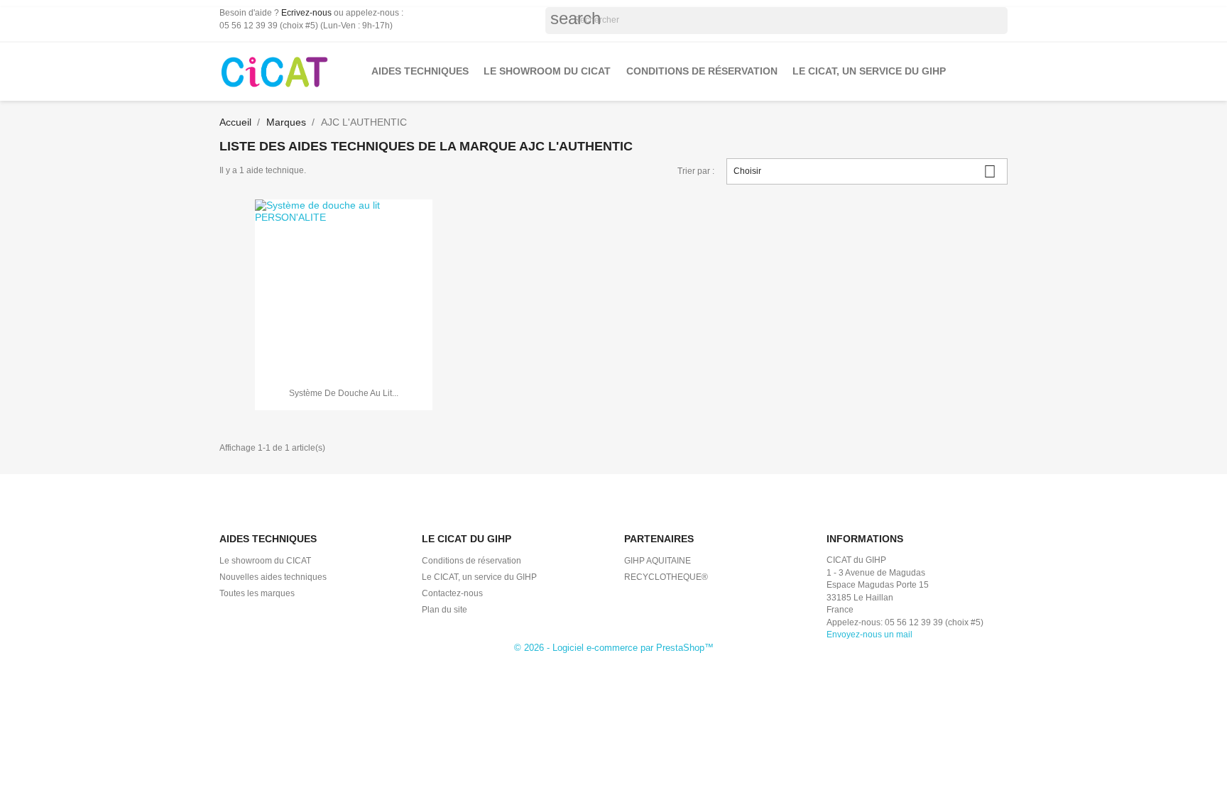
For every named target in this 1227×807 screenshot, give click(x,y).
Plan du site (444, 610)
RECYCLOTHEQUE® (666, 577)
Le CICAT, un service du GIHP (869, 71)
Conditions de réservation (702, 71)
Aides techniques (420, 71)
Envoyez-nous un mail (869, 634)
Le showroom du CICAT (547, 71)
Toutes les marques (257, 593)
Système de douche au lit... (343, 393)
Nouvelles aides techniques (273, 577)
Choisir (865, 171)
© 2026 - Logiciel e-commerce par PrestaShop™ (614, 647)
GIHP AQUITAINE (657, 561)
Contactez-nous (452, 593)
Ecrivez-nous (306, 13)
